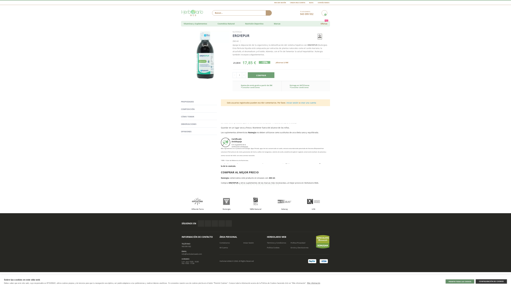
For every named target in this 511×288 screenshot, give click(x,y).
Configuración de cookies (491, 281)
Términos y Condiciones (276, 243)
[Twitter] (208, 223)
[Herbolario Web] (193, 13)
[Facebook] (201, 223)
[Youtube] (228, 223)
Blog (311, 3)
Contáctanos (323, 3)
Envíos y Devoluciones (299, 247)
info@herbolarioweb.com (192, 254)
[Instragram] (215, 223)
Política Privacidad (298, 243)
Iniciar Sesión (280, 3)
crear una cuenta (308, 102)
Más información (313, 283)
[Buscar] (269, 13)
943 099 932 (186, 246)
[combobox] (242, 13)
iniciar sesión (292, 102)
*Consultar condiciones (250, 87)
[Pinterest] (222, 223)
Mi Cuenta (224, 247)
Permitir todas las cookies (460, 282)
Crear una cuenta (297, 3)
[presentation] (180, 202)
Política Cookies (273, 247)
